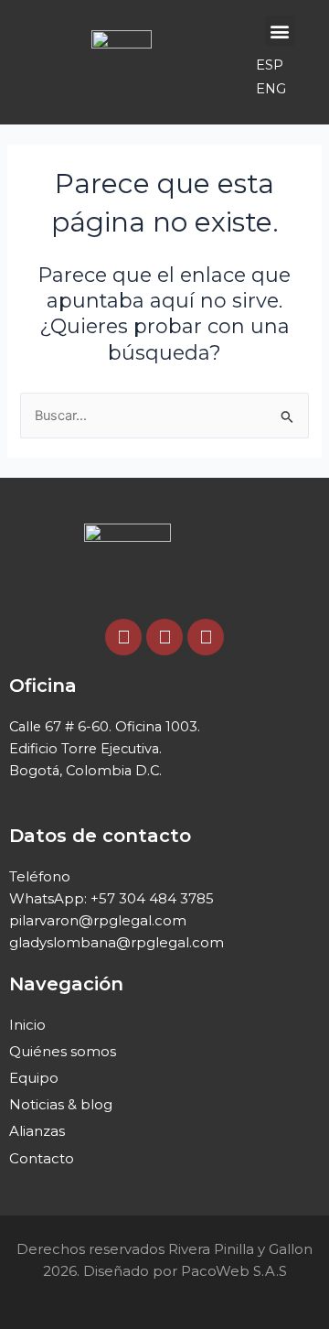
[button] (280, 31)
